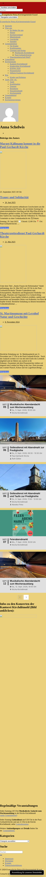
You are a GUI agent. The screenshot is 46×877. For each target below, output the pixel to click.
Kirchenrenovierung (12, 100)
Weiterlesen (4, 228)
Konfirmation (15, 84)
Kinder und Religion (18, 77)
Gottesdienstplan (22, 824)
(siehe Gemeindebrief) (8, 815)
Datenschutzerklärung (13, 865)
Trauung (13, 86)
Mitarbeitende (15, 37)
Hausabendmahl (16, 91)
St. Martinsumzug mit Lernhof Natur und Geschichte (19, 315)
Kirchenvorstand (16, 35)
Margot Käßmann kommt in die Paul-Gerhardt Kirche (20, 145)
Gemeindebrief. (9, 831)
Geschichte (14, 39)
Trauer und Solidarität (14, 197)
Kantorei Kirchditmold (18, 64)
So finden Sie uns (16, 30)
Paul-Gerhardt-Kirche (23, 55)
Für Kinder (14, 46)
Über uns (8, 28)
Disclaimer (9, 861)
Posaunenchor (15, 71)
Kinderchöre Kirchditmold (20, 66)
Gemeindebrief (10, 95)
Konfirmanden (15, 48)
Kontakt (8, 97)
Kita (6, 75)
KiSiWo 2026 (15, 68)
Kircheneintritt (15, 93)
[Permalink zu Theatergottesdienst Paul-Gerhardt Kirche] (13, 282)
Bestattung (14, 89)
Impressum (9, 859)
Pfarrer (12, 32)
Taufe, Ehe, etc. (11, 80)
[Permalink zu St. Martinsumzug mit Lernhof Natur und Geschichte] (18, 350)
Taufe (12, 82)
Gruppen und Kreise (18, 50)
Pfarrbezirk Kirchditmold (24, 53)
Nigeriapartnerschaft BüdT (20, 57)
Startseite (8, 26)
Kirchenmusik (10, 62)
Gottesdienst (9, 59)
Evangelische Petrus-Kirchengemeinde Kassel (18, 22)
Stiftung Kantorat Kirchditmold (22, 73)
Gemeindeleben (11, 44)
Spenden (13, 41)
